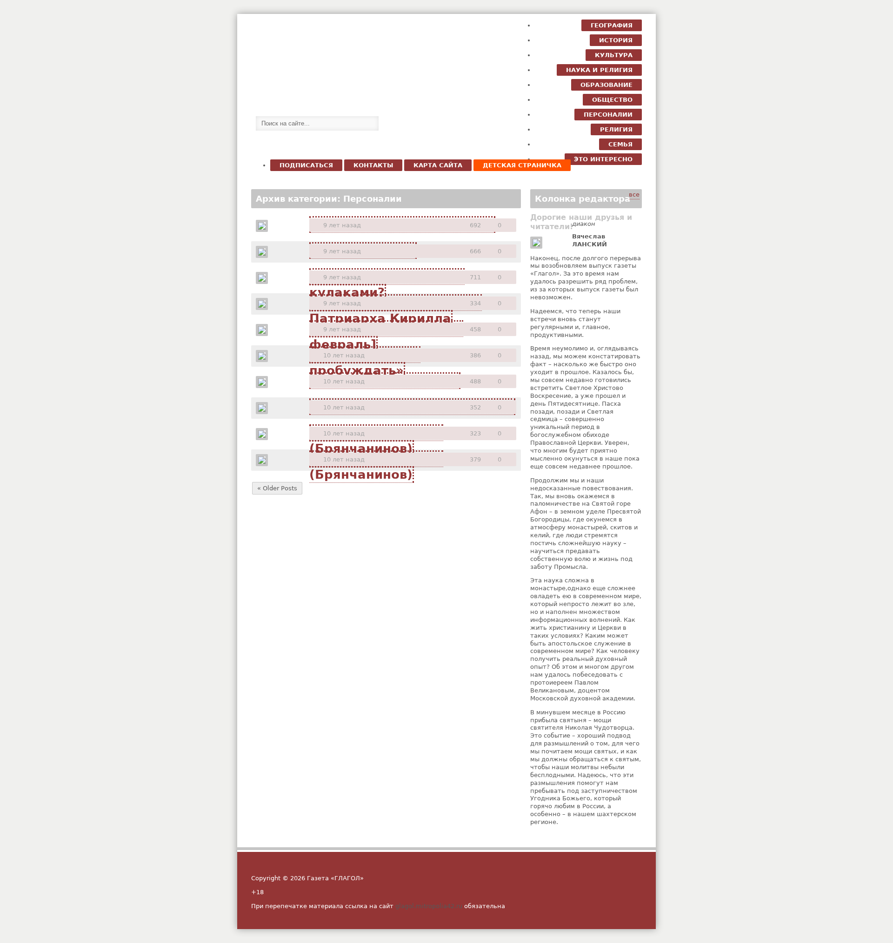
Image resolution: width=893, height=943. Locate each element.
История (616, 40)
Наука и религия (599, 69)
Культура (614, 55)
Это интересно (603, 159)
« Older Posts (277, 488)
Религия (616, 129)
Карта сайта (437, 165)
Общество (612, 99)
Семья (620, 144)
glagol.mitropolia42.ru (428, 906)
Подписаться (306, 165)
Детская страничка (522, 165)
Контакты (373, 165)
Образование (606, 84)
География (612, 25)
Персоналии (608, 114)
